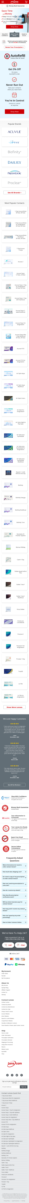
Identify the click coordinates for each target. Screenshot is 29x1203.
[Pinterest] (21, 1075)
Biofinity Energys (6, 1150)
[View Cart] (26, 2)
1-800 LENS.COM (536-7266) (14, 939)
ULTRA (3, 1186)
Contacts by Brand (6, 1004)
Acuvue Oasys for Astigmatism (9, 1117)
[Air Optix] (14, 142)
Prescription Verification (7, 1037)
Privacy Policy (7, 1200)
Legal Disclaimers (15, 1200)
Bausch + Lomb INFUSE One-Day (10, 1146)
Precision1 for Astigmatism (8, 1179)
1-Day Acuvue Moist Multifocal (9, 1100)
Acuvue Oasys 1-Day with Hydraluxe (11, 1112)
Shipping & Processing (7, 1042)
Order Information (6, 1035)
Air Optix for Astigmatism (8, 1134)
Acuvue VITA (5, 1122)
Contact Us (4, 992)
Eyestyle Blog (5, 987)
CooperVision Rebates (7, 1020)
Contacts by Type (6, 1009)
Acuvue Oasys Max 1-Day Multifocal (11, 1119)
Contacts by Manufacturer (8, 1007)
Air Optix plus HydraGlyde (8, 1138)
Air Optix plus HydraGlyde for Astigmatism (12, 1141)
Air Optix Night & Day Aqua (8, 1136)
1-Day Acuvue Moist (7, 1095)
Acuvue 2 (4, 1105)
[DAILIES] (14, 162)
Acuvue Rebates (6, 1014)
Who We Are (5, 985)
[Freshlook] (14, 172)
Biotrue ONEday (6, 1160)
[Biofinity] (14, 152)
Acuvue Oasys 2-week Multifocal (10, 1115)
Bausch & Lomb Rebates (8, 1018)
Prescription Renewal (7, 1040)
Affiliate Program (6, 990)
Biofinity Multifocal (6, 1153)
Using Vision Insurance (7, 1044)
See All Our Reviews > (14, 785)
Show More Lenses (14, 707)
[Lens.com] (14, 2)
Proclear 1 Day (5, 1181)
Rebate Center (5, 1049)
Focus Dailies (5, 1172)
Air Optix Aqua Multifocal (8, 1129)
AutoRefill (4, 1051)
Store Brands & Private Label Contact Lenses (13, 1025)
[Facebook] (12, 1075)
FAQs (3, 1054)
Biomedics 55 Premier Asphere (9, 1158)
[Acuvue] (14, 132)
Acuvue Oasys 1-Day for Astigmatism (11, 1110)
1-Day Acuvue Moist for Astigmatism (11, 1098)
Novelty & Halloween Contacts (9, 1023)
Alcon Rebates (5, 1016)
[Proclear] (14, 182)
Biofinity (4, 1148)
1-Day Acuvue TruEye (7, 1103)
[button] (5, 35)
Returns (3, 1047)
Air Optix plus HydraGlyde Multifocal (10, 1143)
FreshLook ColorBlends (7, 1174)
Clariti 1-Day (5, 1162)
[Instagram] (7, 1075)
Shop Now (14, 29)
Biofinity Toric (5, 1155)
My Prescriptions (6, 978)
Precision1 (4, 1177)
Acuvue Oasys (5, 1107)
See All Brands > (14, 192)
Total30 (3, 1184)
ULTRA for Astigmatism (7, 1189)
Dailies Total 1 (5, 1167)
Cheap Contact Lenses (7, 1011)
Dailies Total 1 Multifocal (8, 1170)
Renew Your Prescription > (14, 47)
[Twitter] (17, 1075)
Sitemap (4, 994)
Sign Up (23, 1087)
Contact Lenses (5, 1002)
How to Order (5, 1033)
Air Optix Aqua (5, 1127)
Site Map (23, 1200)
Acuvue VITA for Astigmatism (9, 1124)
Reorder (4, 976)
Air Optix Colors (5, 1131)
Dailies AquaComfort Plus (8, 1165)
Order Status (5, 973)
